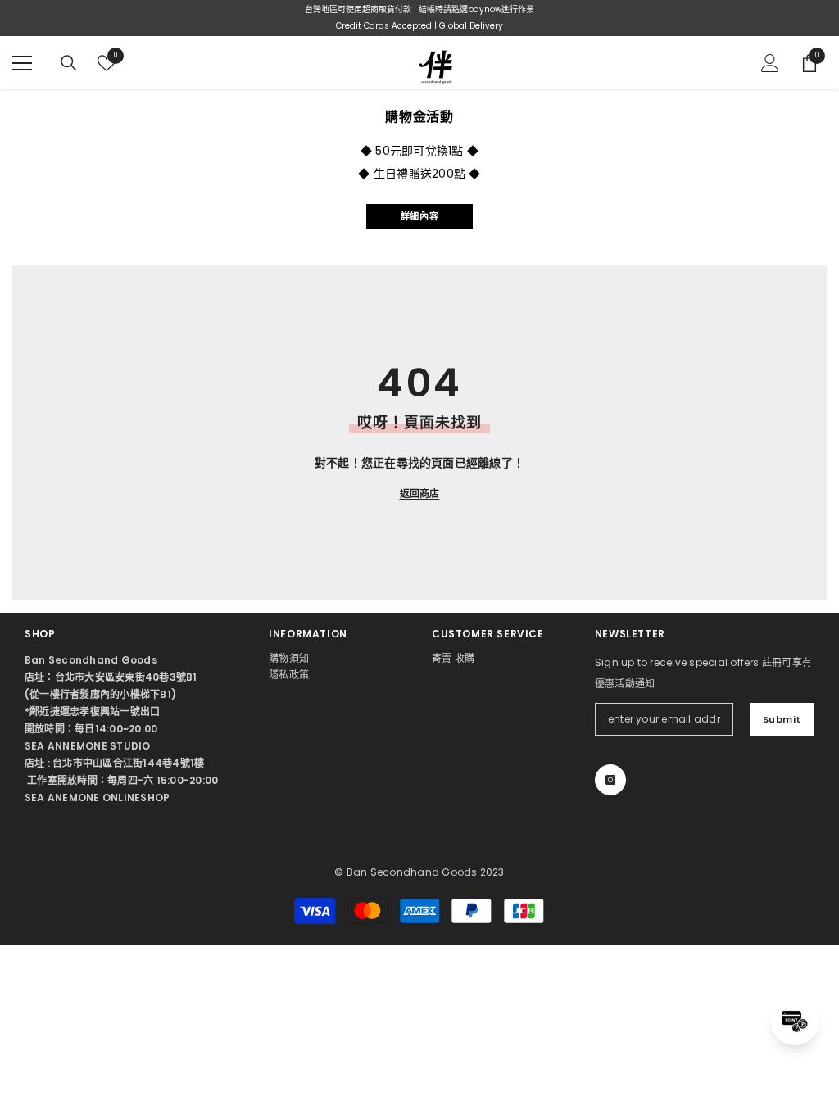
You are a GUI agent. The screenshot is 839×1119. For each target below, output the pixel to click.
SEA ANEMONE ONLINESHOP (97, 797)
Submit (782, 719)
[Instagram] (610, 779)
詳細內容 (419, 216)
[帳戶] (770, 63)
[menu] (22, 63)
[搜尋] (69, 63)
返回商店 (420, 494)
